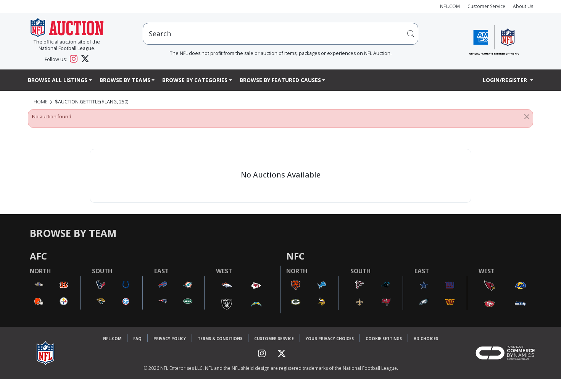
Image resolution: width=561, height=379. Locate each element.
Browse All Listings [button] (57, 80)
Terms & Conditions (220, 338)
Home (41, 101)
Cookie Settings (384, 338)
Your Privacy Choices (330, 338)
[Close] (527, 117)
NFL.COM (450, 6)
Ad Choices (426, 338)
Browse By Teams (125, 80)
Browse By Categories (194, 80)
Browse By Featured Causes (280, 80)
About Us (523, 6)
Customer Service (486, 6)
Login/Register (506, 80)
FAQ (137, 338)
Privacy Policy (169, 338)
